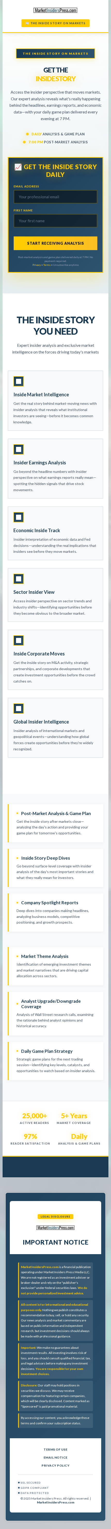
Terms (47, 264)
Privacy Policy (55, 1465)
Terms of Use (55, 1449)
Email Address (26, 186)
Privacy (37, 264)
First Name (23, 210)
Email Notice (56, 1457)
